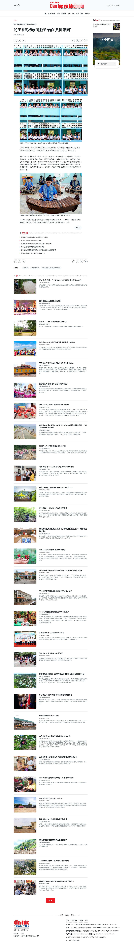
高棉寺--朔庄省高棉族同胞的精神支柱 (33, 253)
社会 (69, 13)
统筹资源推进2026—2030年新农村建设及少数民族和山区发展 (61, 674)
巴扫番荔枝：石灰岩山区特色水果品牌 (53, 508)
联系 (81, 920)
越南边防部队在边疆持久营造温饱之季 (53, 840)
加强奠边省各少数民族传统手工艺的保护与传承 (56, 778)
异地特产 (87, 13)
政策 (58, 13)
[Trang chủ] (45, 14)
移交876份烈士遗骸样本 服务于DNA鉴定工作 (55, 487)
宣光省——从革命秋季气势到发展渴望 (53, 321)
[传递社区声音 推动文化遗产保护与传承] (25, 390)
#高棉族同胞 (35, 267)
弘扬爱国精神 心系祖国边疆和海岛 (51, 632)
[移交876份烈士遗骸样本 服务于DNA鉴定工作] (25, 494)
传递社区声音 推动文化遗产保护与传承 (53, 384)
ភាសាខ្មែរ (118, 5)
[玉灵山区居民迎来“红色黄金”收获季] (25, 556)
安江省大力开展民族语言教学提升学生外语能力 (56, 363)
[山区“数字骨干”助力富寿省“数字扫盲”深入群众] (25, 473)
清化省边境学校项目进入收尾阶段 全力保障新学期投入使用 (60, 570)
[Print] (77, 40)
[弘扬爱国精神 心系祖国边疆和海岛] (25, 639)
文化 (73, 13)
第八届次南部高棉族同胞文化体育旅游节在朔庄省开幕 (38, 250)
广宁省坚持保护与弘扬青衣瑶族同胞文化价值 (55, 695)
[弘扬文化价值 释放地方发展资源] (25, 659)
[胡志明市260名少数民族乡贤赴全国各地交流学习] (25, 348)
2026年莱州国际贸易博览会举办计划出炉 (54, 612)
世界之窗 (63, 13)
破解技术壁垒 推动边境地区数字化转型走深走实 (56, 881)
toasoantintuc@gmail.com (80, 934)
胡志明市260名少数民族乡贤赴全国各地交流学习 (57, 342)
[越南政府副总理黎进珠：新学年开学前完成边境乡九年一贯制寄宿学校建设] (25, 535)
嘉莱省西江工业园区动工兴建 (50, 301)
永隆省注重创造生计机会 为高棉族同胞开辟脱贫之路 (58, 757)
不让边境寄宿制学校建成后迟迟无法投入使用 (55, 591)
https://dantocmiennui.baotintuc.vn (103, 934)
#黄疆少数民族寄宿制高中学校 (51, 267)
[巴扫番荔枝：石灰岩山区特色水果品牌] (25, 514)
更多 (50, 900)
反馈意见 (74, 920)
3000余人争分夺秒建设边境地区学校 (52, 446)
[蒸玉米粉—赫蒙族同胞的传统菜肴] (116, 26)
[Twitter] (23, 40)
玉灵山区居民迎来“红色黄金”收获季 (52, 549)
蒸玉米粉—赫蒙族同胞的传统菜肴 (101, 25)
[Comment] (86, 40)
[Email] (73, 40)
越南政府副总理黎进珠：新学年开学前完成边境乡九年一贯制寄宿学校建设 (63, 530)
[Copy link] (81, 40)
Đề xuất (96, 20)
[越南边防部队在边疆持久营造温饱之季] (25, 846)
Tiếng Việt (110, 5)
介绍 (67, 920)
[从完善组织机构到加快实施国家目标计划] (25, 867)
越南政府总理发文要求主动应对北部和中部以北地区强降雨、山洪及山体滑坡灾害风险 (63, 426)
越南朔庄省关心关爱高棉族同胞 (31, 240)
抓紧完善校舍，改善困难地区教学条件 (53, 819)
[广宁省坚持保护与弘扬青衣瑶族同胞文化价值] (25, 701)
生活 (77, 13)
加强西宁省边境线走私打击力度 (50, 798)
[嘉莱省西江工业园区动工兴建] (25, 307)
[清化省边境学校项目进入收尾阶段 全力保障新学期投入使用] (25, 576)
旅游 (82, 13)
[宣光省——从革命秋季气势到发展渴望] (25, 328)
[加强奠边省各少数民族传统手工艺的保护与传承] (25, 784)
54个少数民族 (51, 13)
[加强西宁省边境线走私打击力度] (25, 804)
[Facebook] (19, 40)
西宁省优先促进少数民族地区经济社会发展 (54, 736)
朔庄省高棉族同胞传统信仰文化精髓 (32, 247)
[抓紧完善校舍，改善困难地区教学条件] (25, 825)
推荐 (16, 276)
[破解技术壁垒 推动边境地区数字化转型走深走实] (25, 887)
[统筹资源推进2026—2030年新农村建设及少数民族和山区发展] (25, 680)
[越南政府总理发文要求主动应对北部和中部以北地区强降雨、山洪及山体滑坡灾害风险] (25, 431)
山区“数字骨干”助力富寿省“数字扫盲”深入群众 (56, 467)
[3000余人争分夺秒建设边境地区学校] (25, 452)
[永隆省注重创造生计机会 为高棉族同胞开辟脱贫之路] (25, 763)
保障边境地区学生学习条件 (49, 715)
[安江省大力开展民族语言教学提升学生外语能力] (25, 369)
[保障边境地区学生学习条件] (25, 722)
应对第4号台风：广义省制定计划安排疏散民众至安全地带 (60, 280)
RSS (86, 920)
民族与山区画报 (67, 5)
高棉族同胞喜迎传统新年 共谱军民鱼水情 (34, 237)
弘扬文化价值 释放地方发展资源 (51, 653)
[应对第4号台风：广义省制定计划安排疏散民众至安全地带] (25, 286)
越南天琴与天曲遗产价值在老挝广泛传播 (54, 404)
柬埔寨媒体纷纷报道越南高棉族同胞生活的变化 (36, 244)
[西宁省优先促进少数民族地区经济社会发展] (25, 742)
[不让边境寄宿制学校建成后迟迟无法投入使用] (25, 597)
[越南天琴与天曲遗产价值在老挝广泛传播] (25, 411)
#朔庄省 (25, 267)
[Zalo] (15, 40)
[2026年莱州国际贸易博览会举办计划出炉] (25, 618)
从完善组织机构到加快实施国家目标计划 (54, 860)
